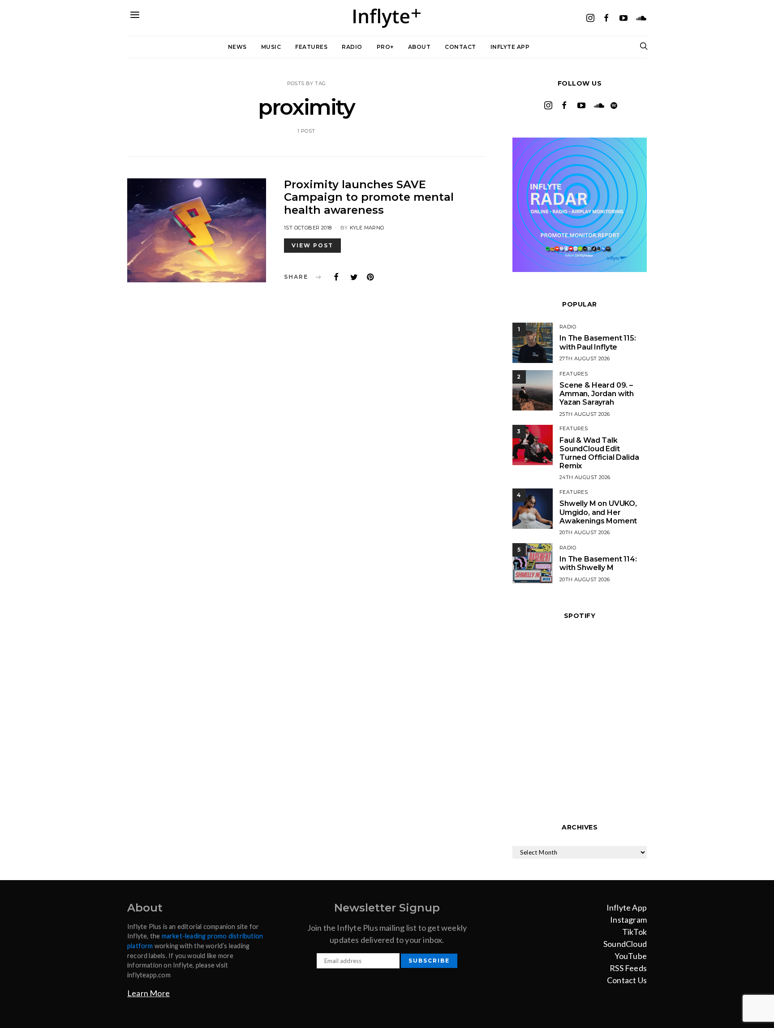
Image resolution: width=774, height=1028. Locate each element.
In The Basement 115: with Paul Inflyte (597, 342)
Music (271, 46)
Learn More (148, 993)
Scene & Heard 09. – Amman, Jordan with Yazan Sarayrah (596, 393)
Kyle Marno (367, 228)
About (419, 46)
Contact (460, 46)
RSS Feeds (628, 968)
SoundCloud (625, 944)
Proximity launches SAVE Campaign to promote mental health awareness (369, 197)
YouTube (631, 956)
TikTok (634, 932)
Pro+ (385, 46)
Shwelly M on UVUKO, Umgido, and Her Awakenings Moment (598, 512)
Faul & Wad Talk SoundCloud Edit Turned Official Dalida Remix (599, 453)
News (237, 46)
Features (311, 46)
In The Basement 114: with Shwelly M (598, 563)
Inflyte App (510, 46)
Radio (352, 46)
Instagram (628, 919)
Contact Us (627, 980)
